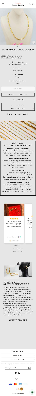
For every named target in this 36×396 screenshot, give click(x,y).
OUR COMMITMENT (17, 359)
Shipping (11, 64)
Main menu (17, 355)
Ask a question (18, 108)
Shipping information (18, 94)
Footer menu (17, 351)
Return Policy (18, 105)
